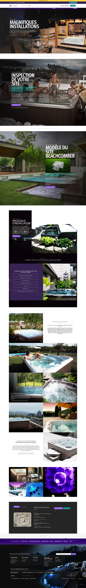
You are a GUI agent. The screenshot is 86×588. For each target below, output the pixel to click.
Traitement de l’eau (57, 560)
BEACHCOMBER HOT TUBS (15, 578)
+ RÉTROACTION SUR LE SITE (65, 578)
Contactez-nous (46, 565)
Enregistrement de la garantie (47, 560)
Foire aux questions (46, 564)
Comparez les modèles (58, 508)
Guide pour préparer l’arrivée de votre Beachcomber (20, 107)
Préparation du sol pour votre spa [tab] (25, 278)
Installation (65, 541)
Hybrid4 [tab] (24, 506)
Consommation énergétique (58, 561)
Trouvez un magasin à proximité (19, 2)
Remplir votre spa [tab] (25, 288)
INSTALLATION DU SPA (16, 236)
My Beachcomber (39, 572)
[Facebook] (22, 576)
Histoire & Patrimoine (13, 561)
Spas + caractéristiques (58, 559)
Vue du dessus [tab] (16, 506)
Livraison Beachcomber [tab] (25, 280)
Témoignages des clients (13, 559)
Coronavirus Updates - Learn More (43, 0)
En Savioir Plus (12, 35)
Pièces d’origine (24, 561)
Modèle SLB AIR (24, 541)
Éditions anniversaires (13, 6)
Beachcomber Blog (13, 562)
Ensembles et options (45, 541)
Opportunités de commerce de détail (27, 572)
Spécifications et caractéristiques (34, 541)
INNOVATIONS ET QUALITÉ (58, 541)
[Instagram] (27, 576)
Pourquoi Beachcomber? (64, 5)
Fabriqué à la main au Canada (14, 560)
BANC (35, 572)
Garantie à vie (23, 560)
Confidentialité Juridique (25, 578)
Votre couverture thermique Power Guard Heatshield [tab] (25, 291)
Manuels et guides (46, 563)
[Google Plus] (33, 576)
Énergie (29, 5)
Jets (25, 5)
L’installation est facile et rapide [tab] (25, 283)
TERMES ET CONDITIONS (33, 578)
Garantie (71, 541)
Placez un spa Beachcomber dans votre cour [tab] (25, 275)
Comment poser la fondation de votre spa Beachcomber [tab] (25, 272)
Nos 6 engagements (35, 560)
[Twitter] (25, 576)
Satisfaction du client (35, 559)
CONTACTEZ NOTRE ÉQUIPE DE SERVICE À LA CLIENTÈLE (26, 453)
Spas (22, 5)
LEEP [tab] (21, 506)
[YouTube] (30, 576)
